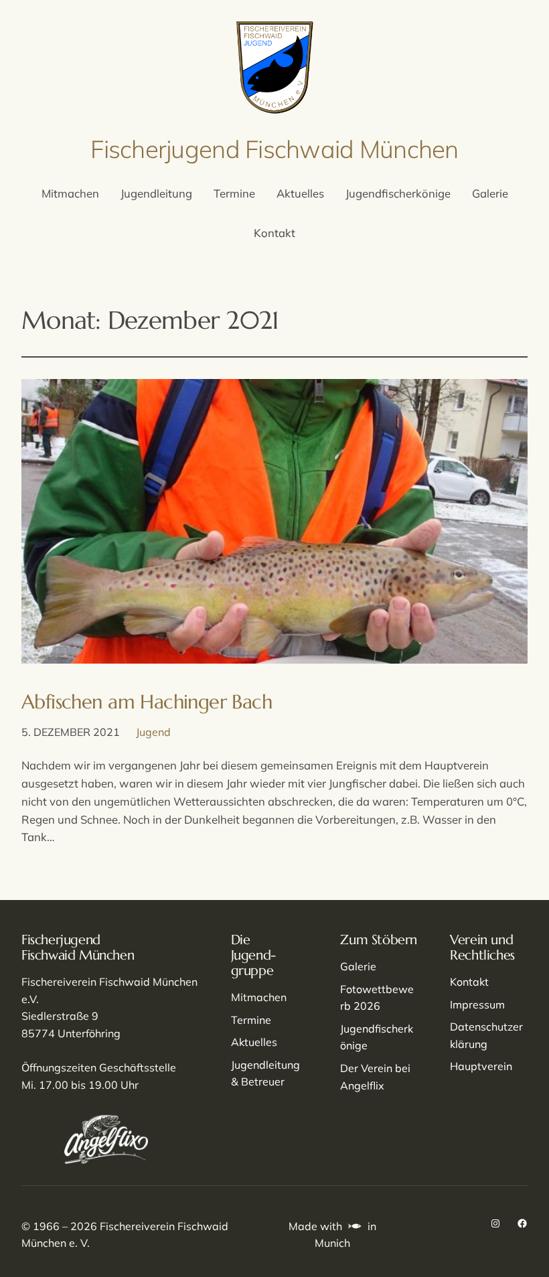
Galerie (358, 966)
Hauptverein (481, 1066)
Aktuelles (254, 1042)
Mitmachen (259, 997)
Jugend (153, 732)
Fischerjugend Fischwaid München (274, 148)
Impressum (477, 1004)
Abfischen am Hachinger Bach (146, 701)
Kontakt (469, 981)
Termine (251, 1020)
